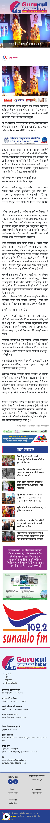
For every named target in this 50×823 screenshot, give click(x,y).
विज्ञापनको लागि (11, 683)
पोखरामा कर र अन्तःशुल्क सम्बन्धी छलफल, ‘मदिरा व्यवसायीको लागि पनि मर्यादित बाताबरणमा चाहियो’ (30, 536)
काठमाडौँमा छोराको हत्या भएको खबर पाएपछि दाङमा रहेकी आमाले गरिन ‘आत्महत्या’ (30, 472)
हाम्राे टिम (8, 680)
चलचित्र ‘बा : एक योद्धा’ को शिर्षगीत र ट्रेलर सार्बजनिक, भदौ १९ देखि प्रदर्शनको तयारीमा (31, 523)
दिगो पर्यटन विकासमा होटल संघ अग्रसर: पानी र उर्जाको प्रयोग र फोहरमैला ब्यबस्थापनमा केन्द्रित (29, 498)
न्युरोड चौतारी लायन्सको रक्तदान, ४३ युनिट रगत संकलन (31, 509)
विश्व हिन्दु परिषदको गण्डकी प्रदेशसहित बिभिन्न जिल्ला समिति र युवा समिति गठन (30, 459)
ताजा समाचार (25, 450)
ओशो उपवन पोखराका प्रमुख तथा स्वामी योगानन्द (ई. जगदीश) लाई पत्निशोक (30, 485)
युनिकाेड (8, 673)
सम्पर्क (7, 677)
